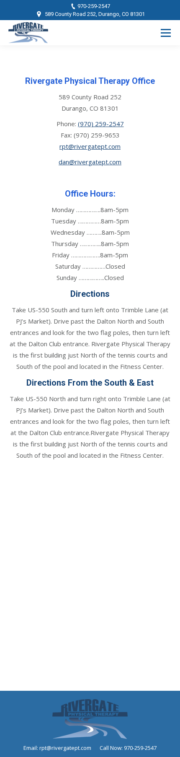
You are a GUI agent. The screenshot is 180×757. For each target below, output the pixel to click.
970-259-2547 (93, 6)
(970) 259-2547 (101, 123)
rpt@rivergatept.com (90, 146)
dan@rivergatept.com (90, 162)
